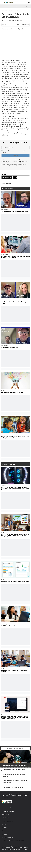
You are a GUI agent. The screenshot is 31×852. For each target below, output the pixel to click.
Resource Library (12, 6)
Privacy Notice (21, 161)
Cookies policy (5, 817)
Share (5, 24)
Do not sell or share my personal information (13, 840)
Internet (17, 10)
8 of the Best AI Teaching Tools (13, 787)
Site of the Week (6, 178)
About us (4, 831)
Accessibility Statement (7, 837)
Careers (4, 824)
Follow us (18, 24)
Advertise (4, 827)
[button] (2, 2)
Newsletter (26, 24)
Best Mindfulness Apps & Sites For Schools (14, 775)
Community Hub (25, 6)
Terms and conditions (7, 808)
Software (11, 10)
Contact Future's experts (8, 811)
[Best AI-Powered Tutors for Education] (15, 758)
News (15, 178)
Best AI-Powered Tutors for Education (15, 765)
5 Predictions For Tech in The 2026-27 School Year (15, 781)
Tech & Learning (7, 20)
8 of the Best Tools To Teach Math (14, 769)
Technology (4, 10)
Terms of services (19, 159)
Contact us (4, 834)
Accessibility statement (7, 821)
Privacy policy (5, 814)
